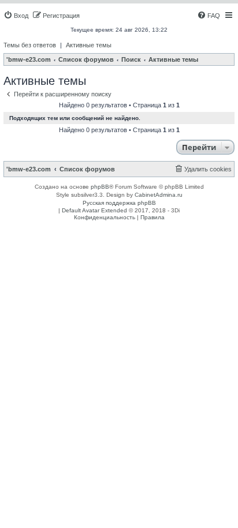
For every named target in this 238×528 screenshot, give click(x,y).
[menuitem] (15, 16)
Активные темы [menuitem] (88, 45)
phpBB (100, 187)
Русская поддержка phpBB (119, 203)
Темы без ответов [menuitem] (29, 45)
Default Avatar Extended (94, 210)
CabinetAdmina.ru (159, 195)
